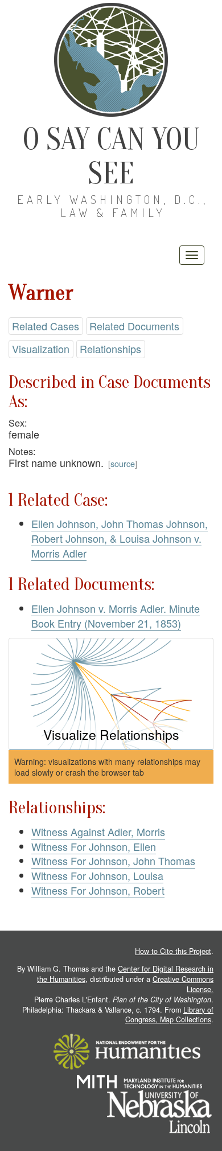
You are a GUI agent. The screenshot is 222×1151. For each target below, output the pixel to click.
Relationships (110, 348)
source (122, 463)
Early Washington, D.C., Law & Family (112, 206)
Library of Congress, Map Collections (169, 1015)
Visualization (40, 348)
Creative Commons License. (183, 984)
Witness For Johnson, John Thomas (113, 860)
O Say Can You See (111, 156)
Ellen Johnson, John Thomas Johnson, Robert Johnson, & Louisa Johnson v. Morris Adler (119, 538)
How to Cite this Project (173, 951)
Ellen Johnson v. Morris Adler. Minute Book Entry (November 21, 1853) (115, 615)
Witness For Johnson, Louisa (97, 875)
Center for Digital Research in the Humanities (125, 974)
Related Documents (134, 325)
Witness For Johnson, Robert (98, 890)
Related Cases (45, 325)
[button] (111, 694)
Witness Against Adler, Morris (98, 831)
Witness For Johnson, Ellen (93, 846)
